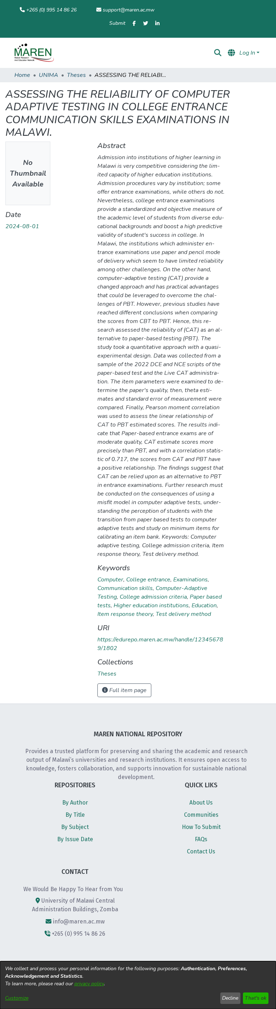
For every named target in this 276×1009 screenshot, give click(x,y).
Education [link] (204, 605)
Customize (16, 998)
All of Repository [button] (156, 53)
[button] (34, 52)
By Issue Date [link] (75, 839)
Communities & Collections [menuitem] (116, 53)
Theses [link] (76, 75)
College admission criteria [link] (153, 597)
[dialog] (138, 985)
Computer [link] (110, 580)
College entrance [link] (148, 580)
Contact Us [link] (201, 851)
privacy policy (89, 983)
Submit (117, 23)
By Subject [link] (75, 827)
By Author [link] (75, 802)
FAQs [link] (201, 839)
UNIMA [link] (48, 75)
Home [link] (22, 75)
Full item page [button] (127, 690)
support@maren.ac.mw (129, 9)
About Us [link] (201, 802)
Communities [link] (201, 814)
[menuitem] (158, 53)
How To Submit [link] (201, 827)
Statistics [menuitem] (195, 53)
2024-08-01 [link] (22, 226)
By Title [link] (75, 814)
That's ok (255, 998)
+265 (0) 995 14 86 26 (51, 9)
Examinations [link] (190, 580)
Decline (230, 998)
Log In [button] (248, 53)
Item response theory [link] (125, 614)
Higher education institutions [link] (151, 605)
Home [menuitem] (82, 53)
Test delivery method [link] (183, 614)
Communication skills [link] (125, 588)
